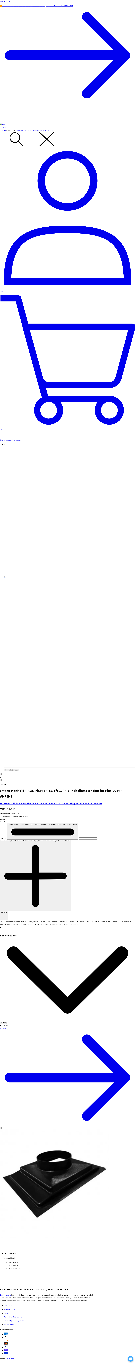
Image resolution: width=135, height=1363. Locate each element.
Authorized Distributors (13, 1317)
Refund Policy (9, 1325)
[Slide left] (1, 774)
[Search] (67, 139)
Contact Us (8, 1305)
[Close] (1, 1128)
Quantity (3, 838)
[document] (67, 1183)
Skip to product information (10, 440)
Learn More (8, 1313)
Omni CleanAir (5, 1295)
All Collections (9, 1309)
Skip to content (6, 1)
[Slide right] (1, 780)
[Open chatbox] (130, 1359)
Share (4, 1022)
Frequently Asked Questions (15, 1321)
